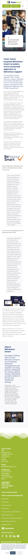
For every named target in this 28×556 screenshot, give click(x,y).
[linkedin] (14, 536)
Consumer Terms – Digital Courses (10, 511)
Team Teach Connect (9, 492)
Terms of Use (5, 508)
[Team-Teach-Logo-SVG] (14, 1)
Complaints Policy (6, 524)
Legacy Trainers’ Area (7, 515)
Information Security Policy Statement (11, 518)
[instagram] (10, 536)
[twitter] (6, 536)
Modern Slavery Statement (8, 521)
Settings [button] (7, 553)
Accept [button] (12, 553)
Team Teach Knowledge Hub (12, 495)
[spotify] (18, 536)
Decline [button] (19, 553)
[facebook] (2, 536)
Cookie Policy (5, 502)
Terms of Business (6, 505)
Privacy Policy (5, 499)
